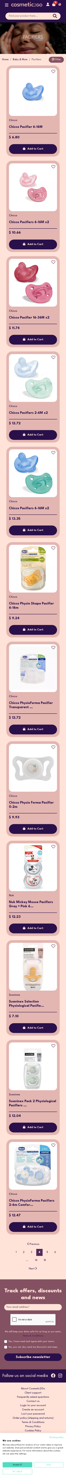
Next (31, 1268)
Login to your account (33, 1405)
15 (45, 1260)
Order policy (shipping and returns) (33, 1418)
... (27, 1260)
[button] (7, 6)
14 (36, 1260)
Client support (33, 1393)
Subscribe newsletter (33, 1357)
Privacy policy (56, 1437)
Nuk (11, 895)
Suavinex (14, 995)
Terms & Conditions (33, 1336)
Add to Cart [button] (35, 149)
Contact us (33, 1401)
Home (5, 59)
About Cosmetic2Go (33, 1388)
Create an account (33, 1409)
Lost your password (33, 1414)
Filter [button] (58, 59)
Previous (34, 1244)
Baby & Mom (20, 59)
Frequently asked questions (33, 1397)
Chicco (13, 120)
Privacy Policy (33, 1426)
